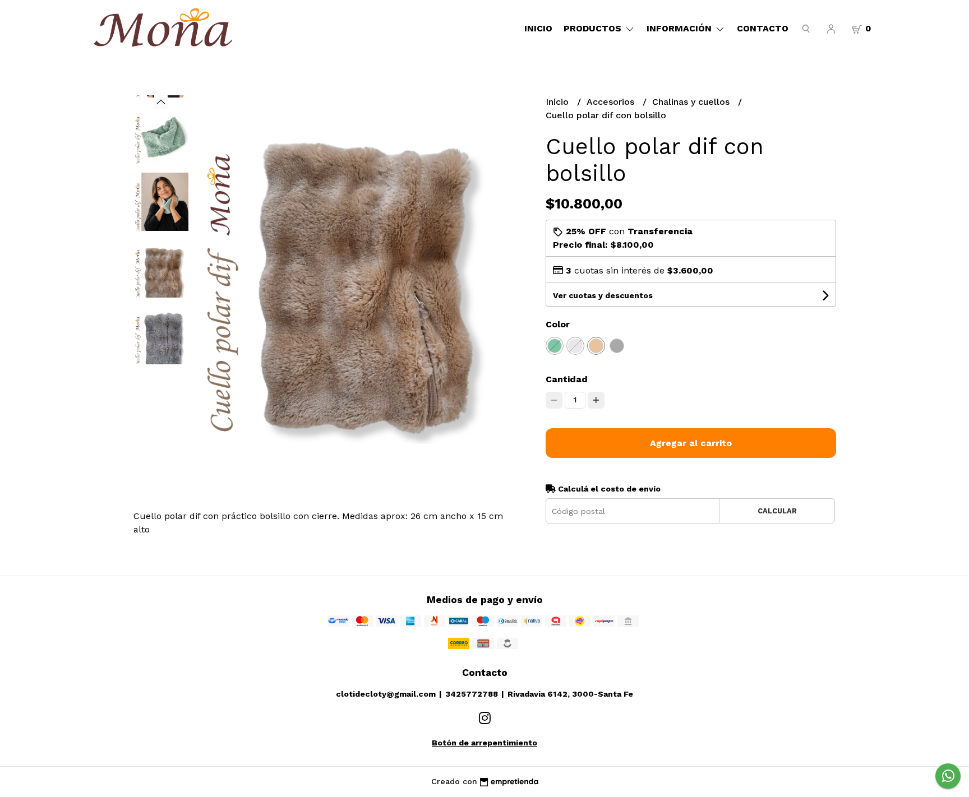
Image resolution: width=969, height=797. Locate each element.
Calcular (777, 511)
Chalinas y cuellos (692, 101)
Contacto (762, 28)
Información (680, 28)
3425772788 (471, 693)
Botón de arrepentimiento (484, 742)
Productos (594, 28)
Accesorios (612, 101)
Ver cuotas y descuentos (603, 295)
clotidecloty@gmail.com (386, 693)
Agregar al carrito (691, 443)
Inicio (538, 28)
